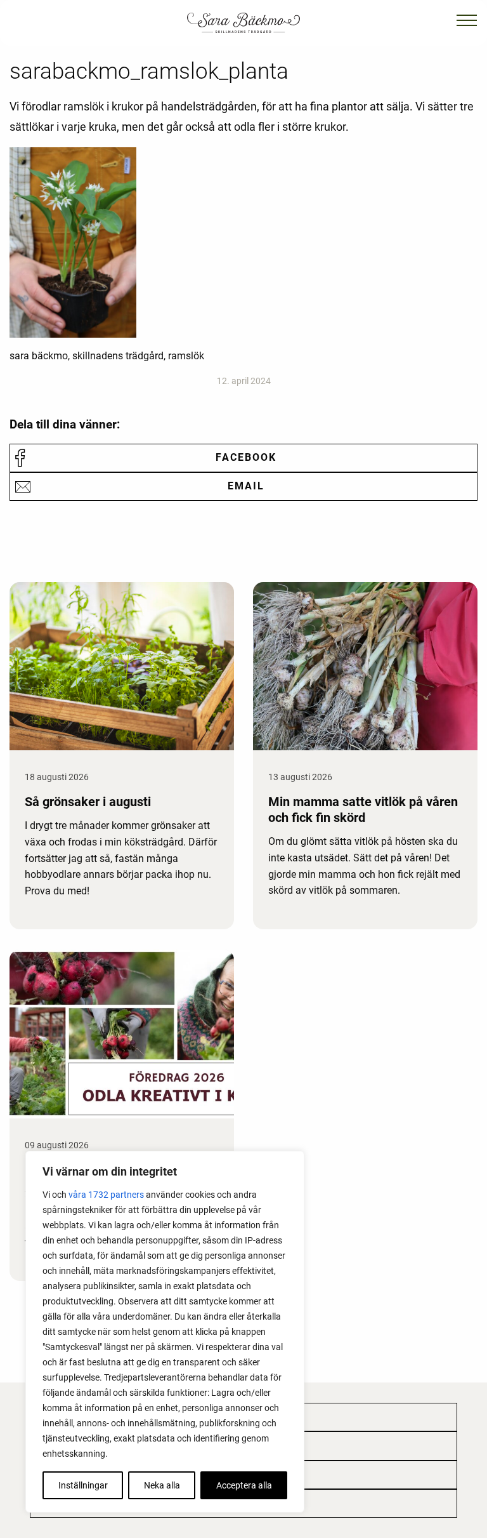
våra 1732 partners (106, 1195)
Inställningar (83, 1485)
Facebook (246, 457)
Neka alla (162, 1485)
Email (246, 486)
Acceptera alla (244, 1485)
